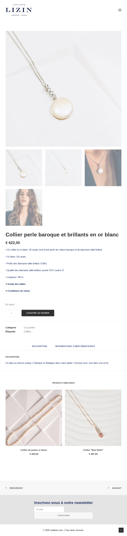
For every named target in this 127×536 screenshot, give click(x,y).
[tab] (75, 347)
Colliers (27, 331)
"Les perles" (30, 327)
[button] (120, 10)
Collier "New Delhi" (93, 450)
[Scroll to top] (121, 530)
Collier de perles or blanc (34, 450)
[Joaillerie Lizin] (19, 10)
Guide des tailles (17, 284)
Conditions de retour (19, 291)
